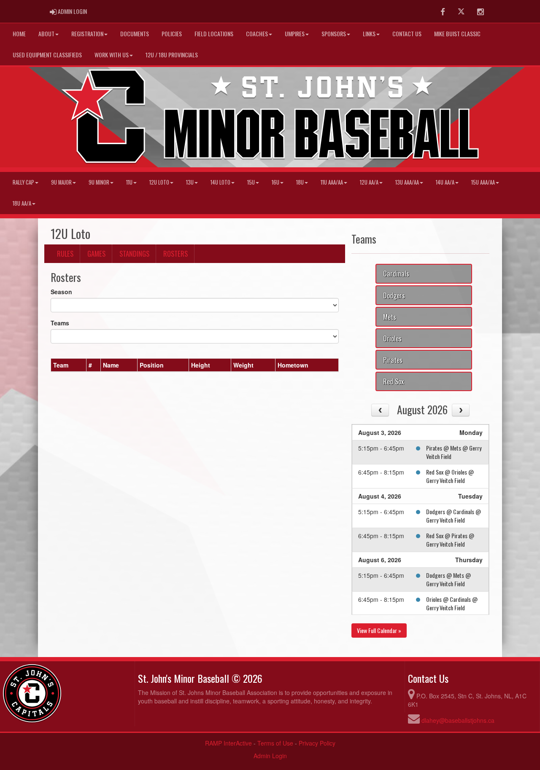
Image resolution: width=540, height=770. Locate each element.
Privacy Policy (317, 743)
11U (129, 182)
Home (19, 33)
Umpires (295, 33)
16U (275, 182)
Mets (389, 316)
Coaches (257, 33)
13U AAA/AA (407, 182)
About (46, 33)
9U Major (61, 182)
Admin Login (270, 755)
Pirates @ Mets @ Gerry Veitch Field (453, 452)
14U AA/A (445, 182)
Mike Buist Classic (457, 33)
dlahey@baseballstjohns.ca (457, 720)
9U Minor (99, 182)
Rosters (175, 253)
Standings (134, 253)
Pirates (392, 359)
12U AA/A (369, 182)
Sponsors (333, 33)
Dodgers (394, 295)
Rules (65, 253)
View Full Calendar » (379, 630)
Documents (134, 33)
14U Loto (220, 182)
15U (251, 182)
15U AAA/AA (483, 182)
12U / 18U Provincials (172, 54)
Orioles (392, 338)
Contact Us (406, 33)
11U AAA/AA (332, 182)
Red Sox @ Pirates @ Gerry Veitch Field (450, 539)
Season (61, 291)
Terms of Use (275, 743)
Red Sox (393, 381)
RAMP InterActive (228, 743)
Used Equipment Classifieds (47, 54)
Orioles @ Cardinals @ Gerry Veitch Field (452, 603)
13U (190, 182)
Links (369, 33)
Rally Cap (23, 182)
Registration (87, 33)
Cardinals (396, 273)
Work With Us (111, 54)
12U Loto (159, 182)
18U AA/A (22, 203)
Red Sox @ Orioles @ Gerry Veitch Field (450, 476)
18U (300, 182)
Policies (172, 33)
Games (96, 253)
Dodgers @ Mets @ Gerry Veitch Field (448, 579)
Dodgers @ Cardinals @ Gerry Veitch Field (453, 515)
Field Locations (213, 33)
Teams (60, 323)
